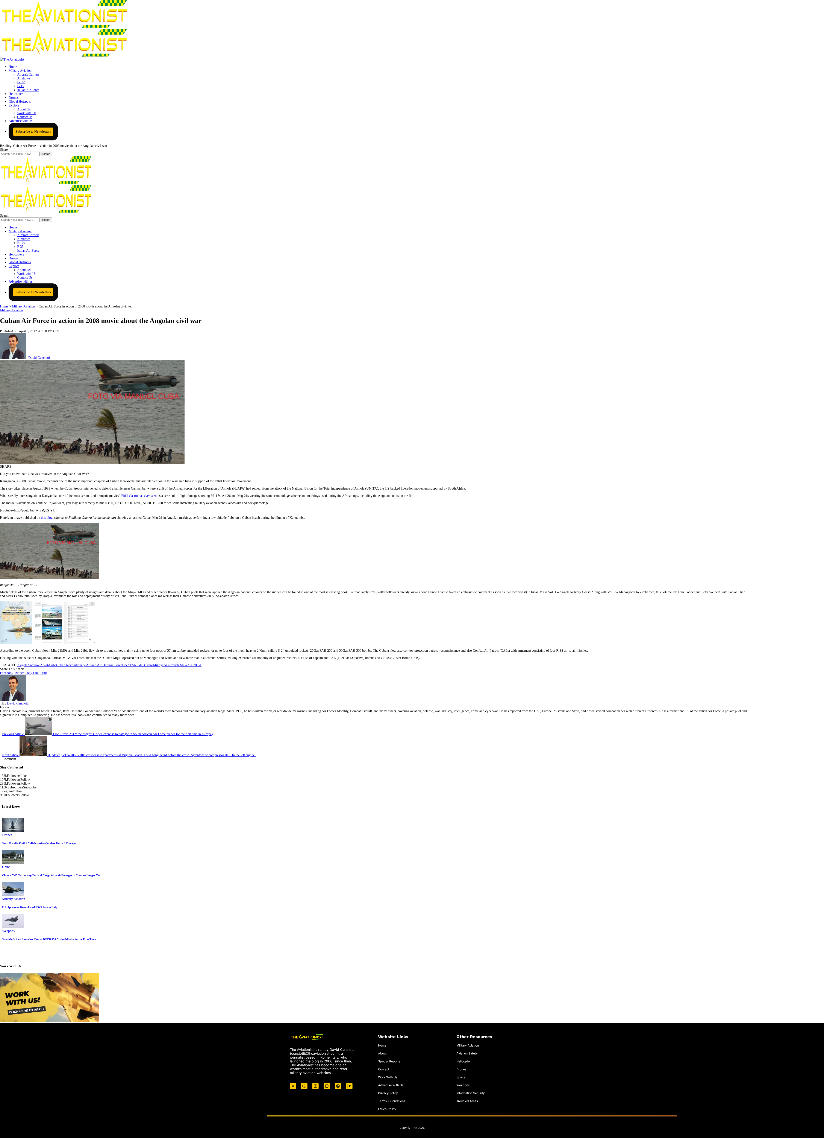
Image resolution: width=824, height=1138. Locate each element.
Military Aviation (11, 310)
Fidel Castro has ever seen (139, 495)
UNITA (196, 665)
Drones (7, 835)
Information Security (470, 1093)
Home (382, 1045)
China (6, 867)
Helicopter (463, 1061)
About (382, 1053)
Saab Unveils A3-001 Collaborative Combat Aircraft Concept (39, 843)
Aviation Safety (467, 1053)
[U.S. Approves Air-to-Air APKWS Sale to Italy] (13, 895)
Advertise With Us (390, 1085)
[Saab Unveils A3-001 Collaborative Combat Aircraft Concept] (13, 831)
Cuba (52, 665)
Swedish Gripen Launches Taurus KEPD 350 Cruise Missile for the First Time (49, 939)
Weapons (8, 931)
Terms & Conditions (391, 1101)
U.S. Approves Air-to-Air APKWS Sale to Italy (29, 907)
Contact (383, 1069)
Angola (22, 665)
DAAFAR (129, 665)
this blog (47, 517)
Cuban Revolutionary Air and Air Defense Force (89, 665)
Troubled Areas (467, 1101)
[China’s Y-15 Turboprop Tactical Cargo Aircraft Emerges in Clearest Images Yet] (13, 863)
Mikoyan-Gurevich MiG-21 (172, 665)
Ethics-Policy (387, 1109)
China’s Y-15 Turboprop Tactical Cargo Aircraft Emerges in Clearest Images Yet (51, 875)
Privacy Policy (388, 1093)
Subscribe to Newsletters (33, 131)
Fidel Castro (144, 665)
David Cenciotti (39, 357)
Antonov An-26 (38, 665)
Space (460, 1077)
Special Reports (389, 1061)
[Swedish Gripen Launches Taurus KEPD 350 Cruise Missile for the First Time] (13, 927)
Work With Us (387, 1077)
